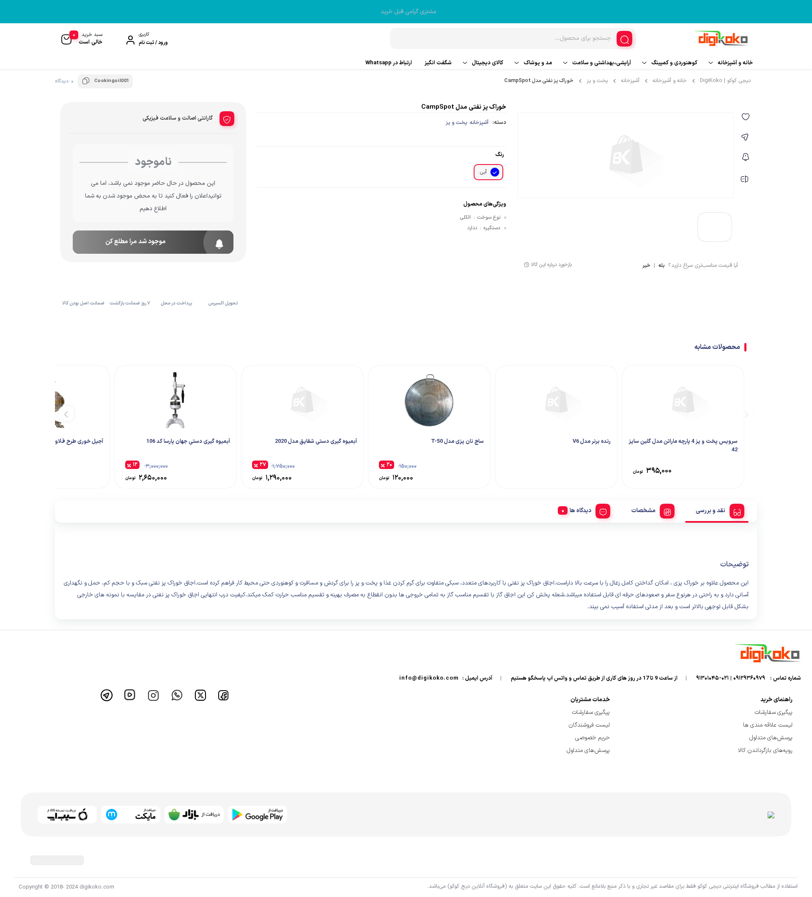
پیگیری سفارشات (773, 712)
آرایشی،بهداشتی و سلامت (601, 63)
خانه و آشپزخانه (735, 63)
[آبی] (494, 172)
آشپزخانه (630, 81)
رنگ (499, 155)
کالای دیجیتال (487, 63)
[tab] (717, 509)
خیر (646, 266)
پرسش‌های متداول (771, 737)
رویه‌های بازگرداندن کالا (765, 750)
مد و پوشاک (538, 63)
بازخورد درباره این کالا (551, 265)
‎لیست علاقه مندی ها (768, 725)
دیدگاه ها (580, 510)
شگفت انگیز (438, 63)
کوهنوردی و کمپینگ (674, 63)
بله (661, 266)
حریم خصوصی (592, 737)
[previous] (745, 413)
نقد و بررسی (710, 510)
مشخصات (643, 510)
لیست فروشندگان (589, 725)
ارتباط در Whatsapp (388, 63)
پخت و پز (597, 81)
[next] (66, 413)
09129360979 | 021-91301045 (730, 678)
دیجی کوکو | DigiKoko (725, 81)
